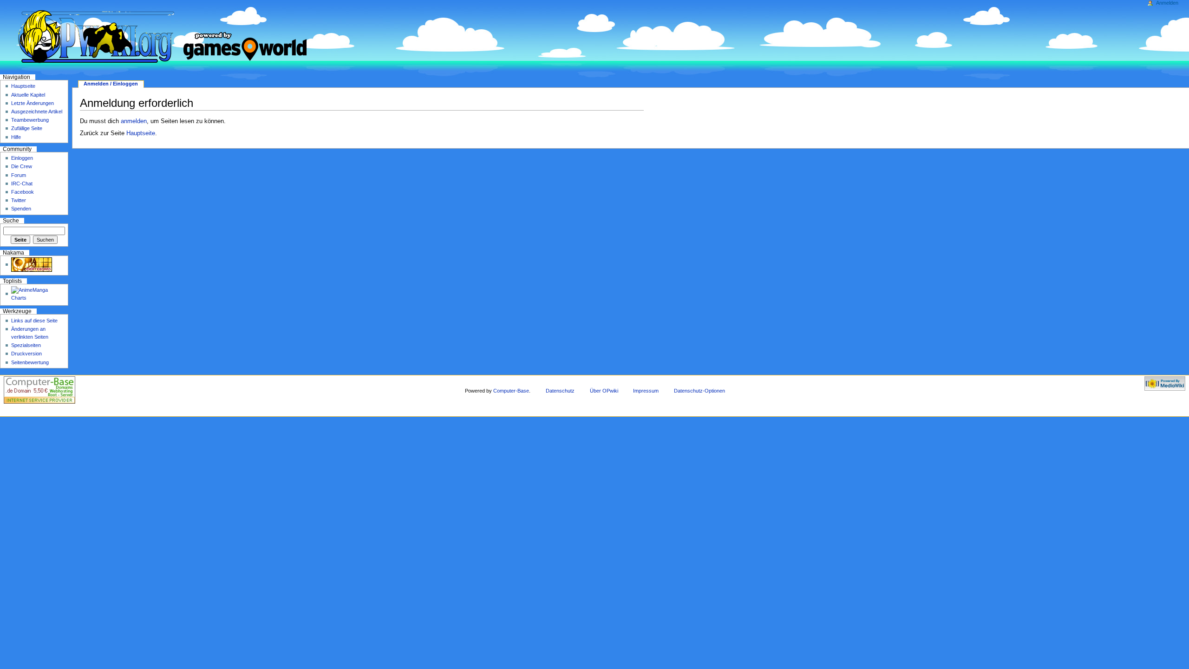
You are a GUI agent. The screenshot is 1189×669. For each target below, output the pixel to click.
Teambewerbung (30, 120)
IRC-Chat (22, 183)
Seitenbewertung (30, 362)
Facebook (22, 192)
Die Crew (21, 166)
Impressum (646, 391)
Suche (11, 220)
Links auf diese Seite (34, 320)
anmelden (134, 121)
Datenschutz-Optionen (699, 391)
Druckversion (26, 353)
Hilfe (16, 137)
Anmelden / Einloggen (111, 83)
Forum (18, 175)
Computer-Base (511, 391)
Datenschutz (560, 391)
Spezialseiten (26, 345)
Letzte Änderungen (32, 103)
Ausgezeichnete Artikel (36, 111)
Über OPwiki (604, 391)
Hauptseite (140, 133)
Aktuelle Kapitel (28, 95)
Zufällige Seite (26, 128)
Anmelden (1167, 3)
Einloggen (22, 158)
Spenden (21, 208)
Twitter (18, 200)
